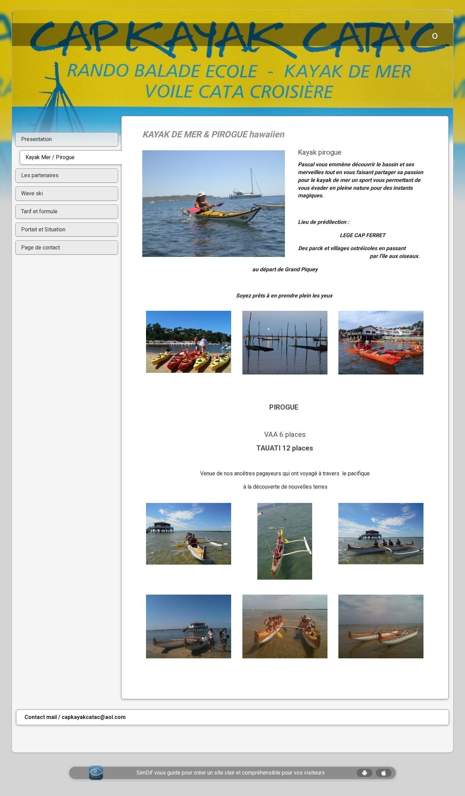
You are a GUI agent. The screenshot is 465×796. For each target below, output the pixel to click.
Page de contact (40, 247)
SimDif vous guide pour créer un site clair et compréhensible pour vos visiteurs (231, 772)
